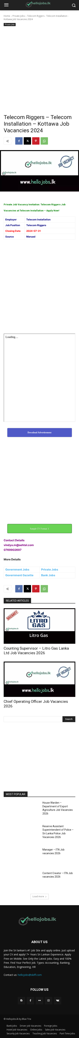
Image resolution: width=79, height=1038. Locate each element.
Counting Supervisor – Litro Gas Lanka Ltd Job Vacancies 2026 (36, 650)
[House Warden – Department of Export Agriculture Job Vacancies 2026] (22, 811)
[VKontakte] (57, 1000)
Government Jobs (17, 569)
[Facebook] (19, 141)
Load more (38, 896)
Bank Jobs (48, 575)
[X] (27, 141)
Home (7, 15)
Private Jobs (18, 15)
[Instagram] (48, 1000)
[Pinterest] (36, 141)
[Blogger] (21, 1000)
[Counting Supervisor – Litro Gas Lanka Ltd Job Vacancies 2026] (39, 626)
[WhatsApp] (44, 141)
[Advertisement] (39, 68)
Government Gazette (19, 575)
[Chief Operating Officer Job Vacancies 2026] (39, 679)
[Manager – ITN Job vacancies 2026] (22, 858)
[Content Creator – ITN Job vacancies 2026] (22, 881)
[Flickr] (39, 1000)
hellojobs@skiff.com (30, 975)
